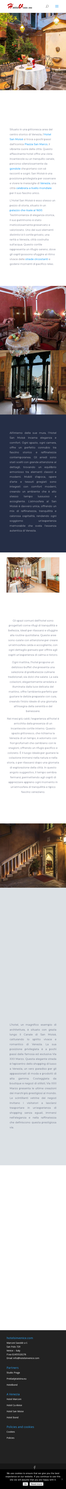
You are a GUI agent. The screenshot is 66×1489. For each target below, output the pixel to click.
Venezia (45, 183)
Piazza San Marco (36, 144)
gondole (15, 168)
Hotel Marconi (14, 1399)
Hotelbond (12, 1384)
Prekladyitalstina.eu (16, 1378)
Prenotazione (33, 54)
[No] (62, 1479)
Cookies (11, 1431)
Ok (25, 1484)
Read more (36, 1484)
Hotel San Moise (15, 1411)
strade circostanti (36, 259)
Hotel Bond (12, 1417)
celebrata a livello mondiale (34, 188)
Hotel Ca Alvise (14, 1405)
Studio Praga (13, 1372)
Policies (10, 1437)
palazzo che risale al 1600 (26, 210)
